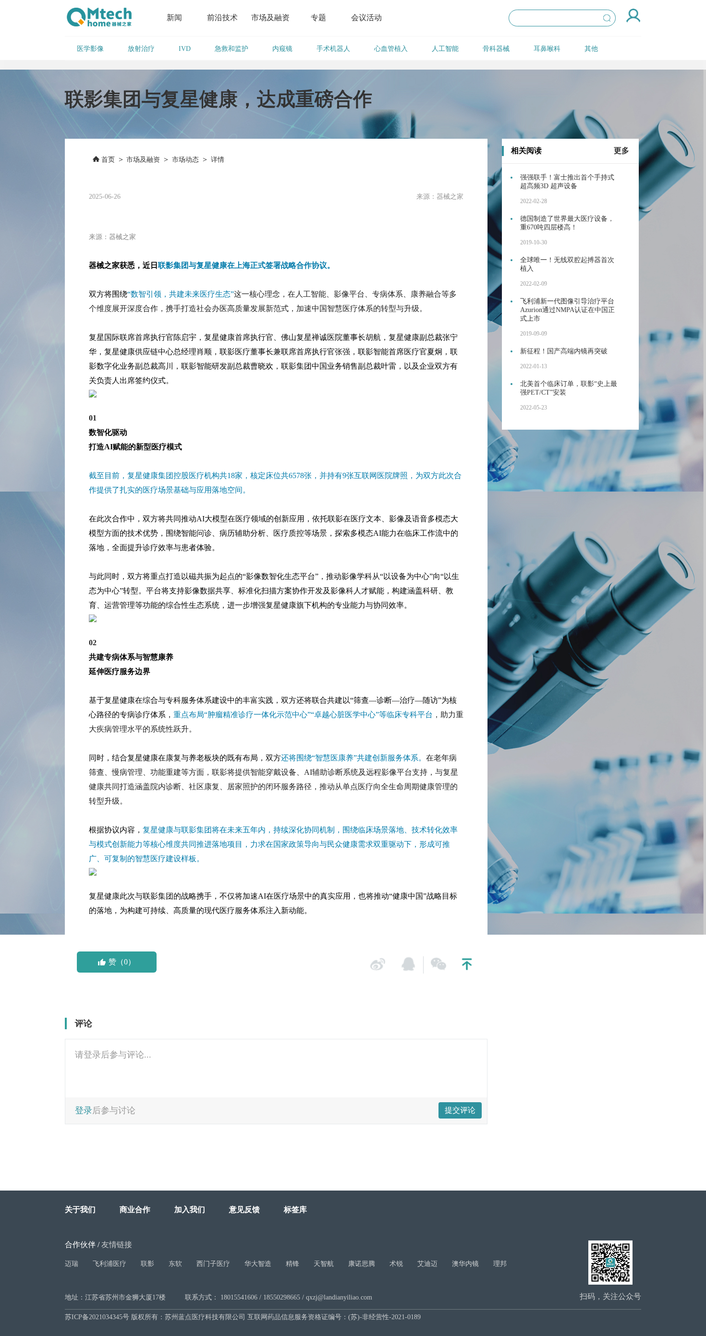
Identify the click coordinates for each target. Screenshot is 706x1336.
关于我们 (80, 1209)
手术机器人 (333, 48)
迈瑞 (71, 1263)
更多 (621, 150)
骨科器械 (496, 48)
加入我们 (189, 1209)
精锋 (292, 1263)
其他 (591, 48)
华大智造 (257, 1263)
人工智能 (445, 48)
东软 (175, 1263)
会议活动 (366, 17)
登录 (83, 1110)
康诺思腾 (361, 1263)
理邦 (500, 1263)
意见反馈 (244, 1209)
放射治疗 (141, 48)
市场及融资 (270, 17)
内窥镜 (282, 48)
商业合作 (135, 1209)
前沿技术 (222, 17)
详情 (217, 159)
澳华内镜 (465, 1263)
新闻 (174, 17)
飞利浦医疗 (109, 1263)
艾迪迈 (427, 1263)
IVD (185, 48)
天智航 (324, 1263)
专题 (318, 17)
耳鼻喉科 (547, 48)
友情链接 (116, 1244)
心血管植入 (391, 48)
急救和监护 (231, 48)
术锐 (396, 1263)
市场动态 (185, 159)
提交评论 (460, 1110)
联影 (147, 1263)
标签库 (295, 1209)
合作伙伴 (80, 1244)
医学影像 (90, 48)
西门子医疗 (213, 1263)
